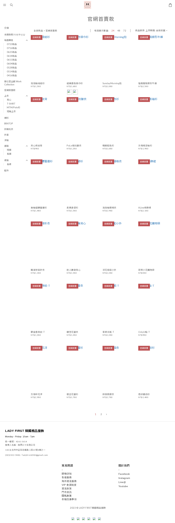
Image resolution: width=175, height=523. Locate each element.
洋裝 (6, 140)
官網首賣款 (9, 90)
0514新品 (12, 71)
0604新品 (12, 63)
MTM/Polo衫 (13, 107)
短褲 (9, 149)
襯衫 (6, 117)
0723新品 (12, 44)
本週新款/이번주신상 (14, 34)
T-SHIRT (11, 103)
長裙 (9, 164)
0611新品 (12, 59)
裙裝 (6, 160)
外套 (6, 134)
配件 (6, 170)
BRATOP (8, 123)
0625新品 (12, 52)
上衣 (6, 95)
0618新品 (12, 56)
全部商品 (38, 30)
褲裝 (6, 146)
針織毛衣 (8, 129)
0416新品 (12, 75)
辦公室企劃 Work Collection (13, 83)
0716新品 (12, 48)
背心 (9, 99)
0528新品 (12, 67)
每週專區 (8, 40)
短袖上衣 (11, 111)
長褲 (9, 153)
